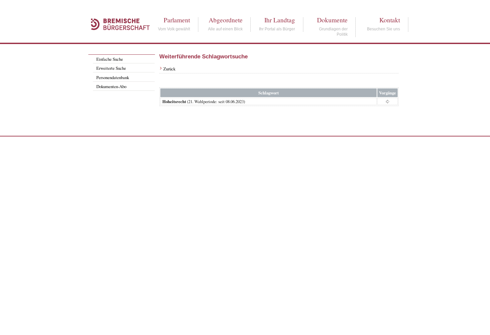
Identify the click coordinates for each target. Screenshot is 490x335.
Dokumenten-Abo (111, 86)
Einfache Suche (109, 59)
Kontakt (389, 20)
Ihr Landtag (279, 20)
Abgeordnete (226, 20)
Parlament (177, 20)
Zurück (169, 69)
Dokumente (332, 20)
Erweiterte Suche (111, 68)
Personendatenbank (112, 77)
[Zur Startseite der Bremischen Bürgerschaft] (117, 37)
